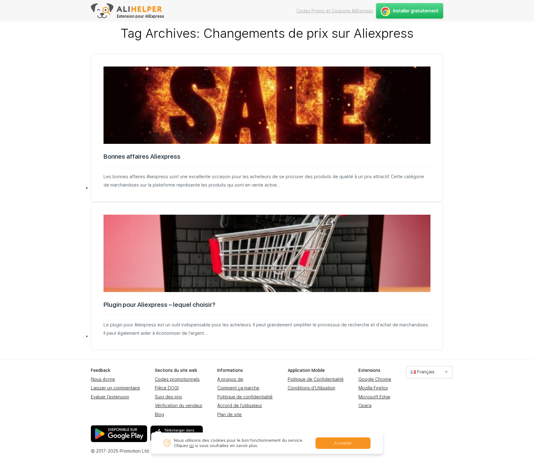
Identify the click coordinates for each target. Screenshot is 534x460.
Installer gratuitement (416, 11)
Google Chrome (374, 379)
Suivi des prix (168, 396)
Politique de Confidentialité (316, 379)
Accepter (343, 443)
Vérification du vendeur (178, 405)
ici (191, 445)
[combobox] (429, 372)
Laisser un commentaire (115, 387)
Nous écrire (103, 379)
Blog (159, 414)
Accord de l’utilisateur (239, 405)
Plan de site (229, 414)
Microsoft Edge (374, 396)
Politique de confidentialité (245, 396)
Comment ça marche (238, 387)
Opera (364, 405)
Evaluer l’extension (110, 396)
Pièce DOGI (167, 387)
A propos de (230, 379)
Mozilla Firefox (373, 387)
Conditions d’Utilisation (311, 387)
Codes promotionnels (177, 379)
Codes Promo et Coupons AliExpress (334, 10)
